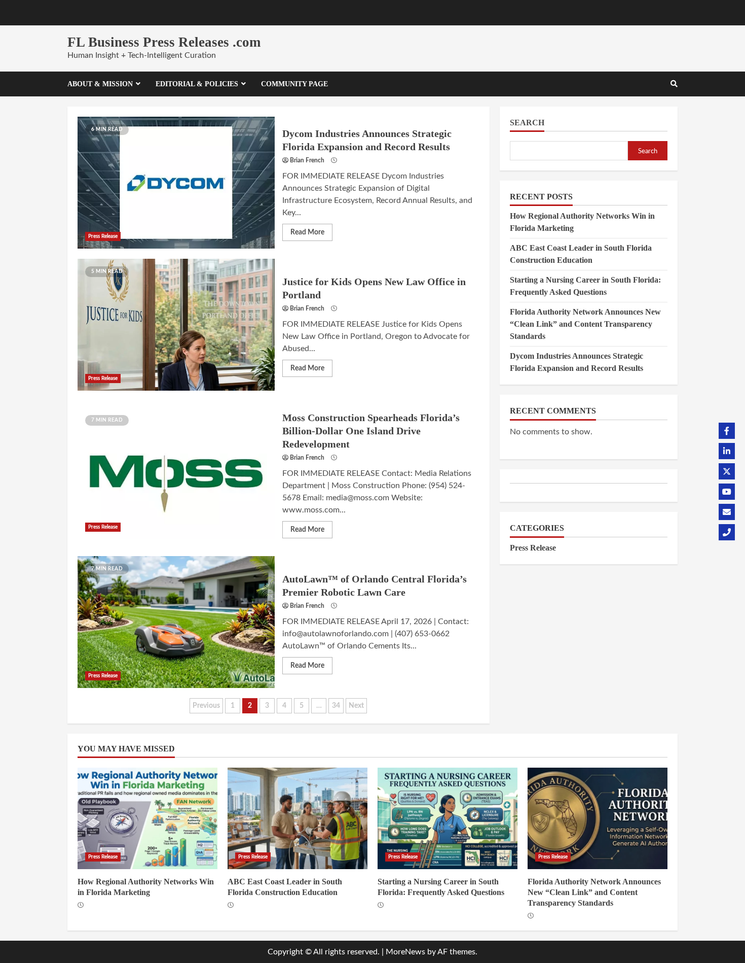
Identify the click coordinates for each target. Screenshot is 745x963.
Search (527, 122)
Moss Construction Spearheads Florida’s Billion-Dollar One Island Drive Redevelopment (176, 473)
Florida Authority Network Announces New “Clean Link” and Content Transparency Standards (585, 323)
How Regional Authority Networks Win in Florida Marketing (147, 818)
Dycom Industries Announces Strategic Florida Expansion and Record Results (176, 183)
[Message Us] (727, 512)
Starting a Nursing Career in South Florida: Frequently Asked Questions (447, 818)
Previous (206, 705)
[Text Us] (727, 532)
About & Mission (100, 84)
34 (336, 705)
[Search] (674, 84)
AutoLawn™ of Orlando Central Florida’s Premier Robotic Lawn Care (176, 622)
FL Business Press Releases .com (163, 42)
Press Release (103, 236)
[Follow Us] (727, 431)
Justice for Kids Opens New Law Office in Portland (176, 325)
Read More (307, 232)
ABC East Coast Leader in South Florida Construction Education (297, 818)
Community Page (294, 84)
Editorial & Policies (197, 84)
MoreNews (405, 952)
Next (356, 705)
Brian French (307, 160)
